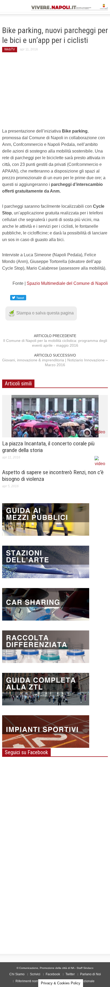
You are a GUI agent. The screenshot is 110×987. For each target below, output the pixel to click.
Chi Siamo (17, 974)
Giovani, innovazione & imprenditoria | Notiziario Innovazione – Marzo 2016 (55, 362)
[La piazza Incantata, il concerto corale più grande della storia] (55, 416)
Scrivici (35, 974)
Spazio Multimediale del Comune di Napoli (67, 283)
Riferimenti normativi (30, 981)
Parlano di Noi (90, 974)
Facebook (53, 974)
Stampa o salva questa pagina (45, 313)
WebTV (9, 49)
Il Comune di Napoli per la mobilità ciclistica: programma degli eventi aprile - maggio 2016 (55, 342)
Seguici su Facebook (26, 752)
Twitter (70, 974)
